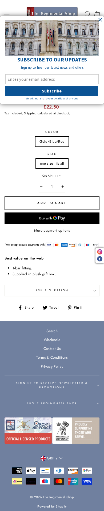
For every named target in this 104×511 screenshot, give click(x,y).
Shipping (30, 113)
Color (51, 132)
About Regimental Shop (52, 403)
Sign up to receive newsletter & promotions (52, 385)
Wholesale (52, 339)
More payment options (52, 230)
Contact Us (52, 348)
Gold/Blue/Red (52, 141)
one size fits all (52, 163)
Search (52, 331)
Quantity (52, 176)
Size (51, 154)
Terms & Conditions (51, 357)
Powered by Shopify (51, 506)
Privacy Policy (52, 366)
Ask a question (52, 290)
